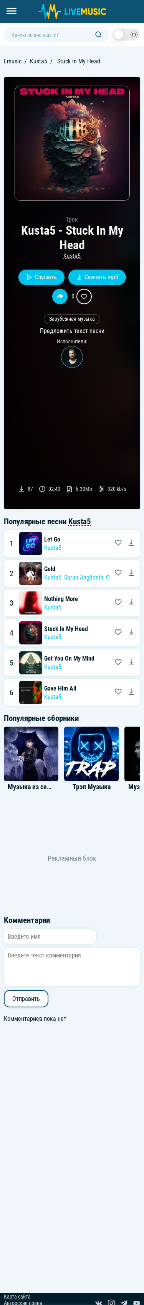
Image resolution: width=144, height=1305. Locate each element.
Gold (49, 569)
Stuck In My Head (66, 629)
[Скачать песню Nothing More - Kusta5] (131, 603)
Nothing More (61, 599)
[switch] (126, 34)
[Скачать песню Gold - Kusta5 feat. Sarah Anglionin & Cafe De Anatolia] (131, 573)
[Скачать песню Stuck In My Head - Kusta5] (131, 633)
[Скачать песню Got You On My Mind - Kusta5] (131, 663)
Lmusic (13, 61)
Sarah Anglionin (83, 577)
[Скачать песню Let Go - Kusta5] (131, 543)
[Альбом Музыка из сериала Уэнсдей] (31, 754)
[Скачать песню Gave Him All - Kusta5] (131, 692)
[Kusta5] (72, 357)
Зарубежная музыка (72, 319)
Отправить (26, 998)
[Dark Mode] (126, 34)
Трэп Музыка (92, 787)
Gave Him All (60, 688)
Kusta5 (38, 61)
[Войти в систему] (141, 3)
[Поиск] (98, 34)
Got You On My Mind (69, 658)
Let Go (52, 539)
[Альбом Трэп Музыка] (91, 754)
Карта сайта (17, 1296)
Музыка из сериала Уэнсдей (48, 787)
